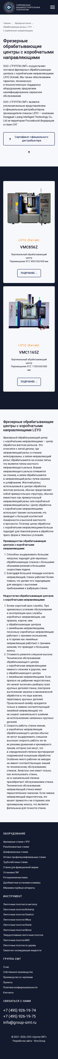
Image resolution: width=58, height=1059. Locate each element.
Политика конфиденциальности (20, 987)
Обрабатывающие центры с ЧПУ (17, 27)
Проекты (7, 982)
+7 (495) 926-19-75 (19, 1016)
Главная (7, 23)
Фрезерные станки (23, 23)
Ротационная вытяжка (15, 877)
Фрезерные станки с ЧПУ (16, 841)
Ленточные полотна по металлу (20, 904)
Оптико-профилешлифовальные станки (24, 857)
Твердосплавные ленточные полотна (23, 935)
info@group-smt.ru (19, 1022)
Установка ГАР (11, 872)
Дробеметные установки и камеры (21, 882)
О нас (6, 967)
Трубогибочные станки (15, 862)
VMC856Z (29, 247)
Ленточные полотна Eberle (17, 925)
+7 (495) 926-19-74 (19, 1010)
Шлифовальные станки (15, 852)
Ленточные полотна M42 (16, 940)
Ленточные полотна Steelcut (18, 914)
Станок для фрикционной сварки (20, 867)
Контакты (8, 992)
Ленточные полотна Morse (17, 930)
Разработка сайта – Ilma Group (29, 1041)
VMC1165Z (29, 352)
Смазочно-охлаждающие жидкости (22, 950)
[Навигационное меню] (52, 7)
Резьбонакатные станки (16, 846)
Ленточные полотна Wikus (17, 919)
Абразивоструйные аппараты (19, 888)
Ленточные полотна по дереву (19, 945)
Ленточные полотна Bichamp (18, 909)
